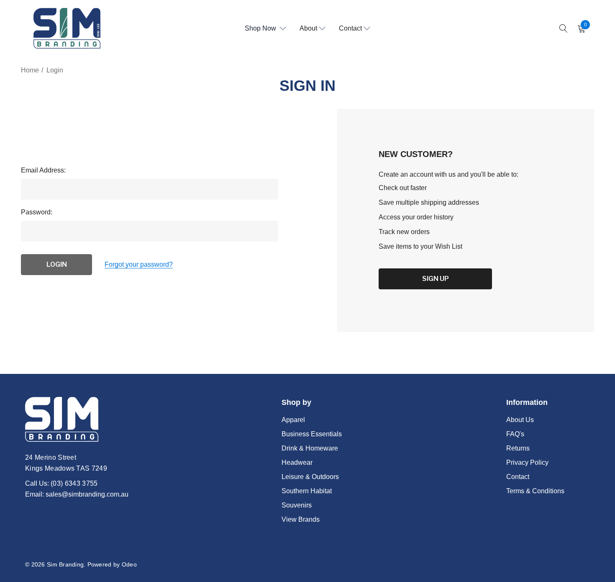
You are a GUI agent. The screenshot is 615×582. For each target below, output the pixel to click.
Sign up (435, 279)
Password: (36, 212)
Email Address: (43, 170)
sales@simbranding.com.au (87, 494)
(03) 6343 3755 (74, 483)
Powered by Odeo (112, 564)
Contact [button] (350, 28)
